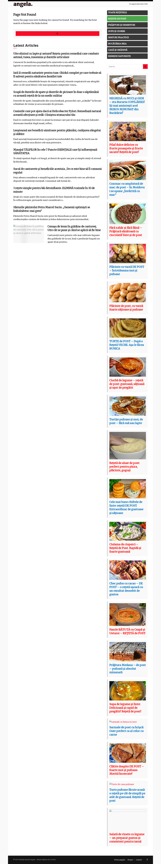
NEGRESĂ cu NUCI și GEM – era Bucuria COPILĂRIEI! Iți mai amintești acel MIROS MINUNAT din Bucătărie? (127, 106)
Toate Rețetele (117, 12)
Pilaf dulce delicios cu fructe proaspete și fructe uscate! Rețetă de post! (126, 148)
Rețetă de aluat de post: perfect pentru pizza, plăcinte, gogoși (124, 466)
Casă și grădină (117, 50)
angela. (23, 4)
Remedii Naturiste (119, 56)
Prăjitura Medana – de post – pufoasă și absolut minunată (127, 668)
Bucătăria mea (117, 43)
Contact (139, 860)
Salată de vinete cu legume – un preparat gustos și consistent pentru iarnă (126, 837)
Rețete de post (117, 18)
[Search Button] (57, 33)
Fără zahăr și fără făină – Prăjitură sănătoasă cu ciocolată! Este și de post (125, 231)
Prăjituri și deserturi (121, 25)
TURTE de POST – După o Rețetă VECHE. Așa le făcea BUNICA (126, 344)
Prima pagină (119, 860)
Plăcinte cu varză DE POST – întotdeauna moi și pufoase (126, 270)
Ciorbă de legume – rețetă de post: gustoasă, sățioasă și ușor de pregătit (126, 384)
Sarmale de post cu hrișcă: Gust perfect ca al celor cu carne (126, 731)
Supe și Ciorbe (116, 31)
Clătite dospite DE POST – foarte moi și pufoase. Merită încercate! (126, 770)
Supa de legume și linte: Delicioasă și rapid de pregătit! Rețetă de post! (125, 707)
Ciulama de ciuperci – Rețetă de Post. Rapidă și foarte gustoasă (125, 548)
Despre (130, 860)
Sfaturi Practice (118, 37)
